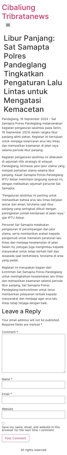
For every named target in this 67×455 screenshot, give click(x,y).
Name (7, 379)
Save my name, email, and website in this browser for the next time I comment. (31, 428)
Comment (10, 331)
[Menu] (8, 25)
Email (7, 393)
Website (7, 408)
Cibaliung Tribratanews (25, 12)
